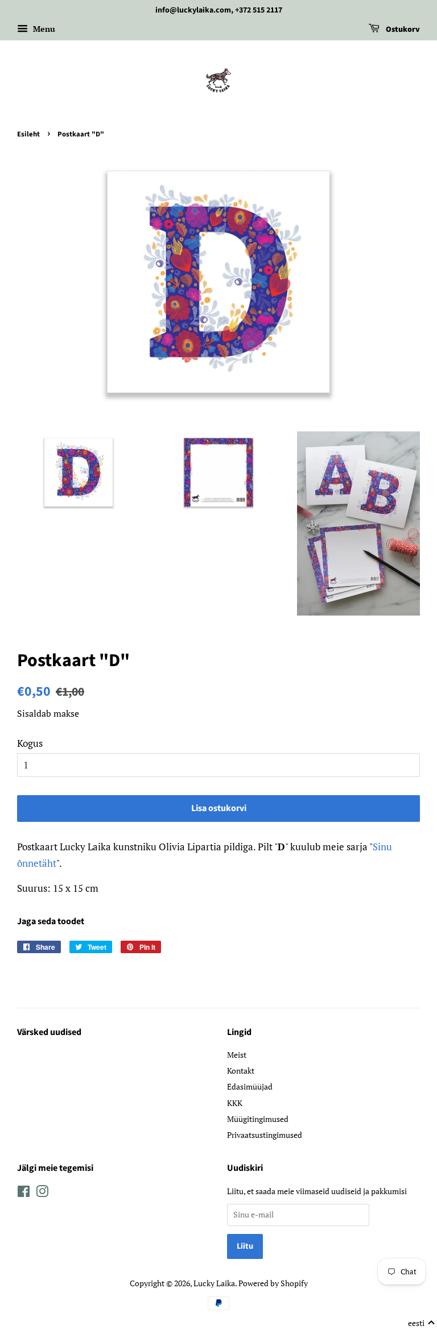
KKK (234, 1103)
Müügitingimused (257, 1118)
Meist (236, 1054)
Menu (43, 28)
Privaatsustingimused (264, 1134)
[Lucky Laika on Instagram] (42, 1193)
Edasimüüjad (250, 1086)
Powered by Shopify (273, 1283)
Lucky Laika (214, 1283)
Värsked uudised (49, 1032)
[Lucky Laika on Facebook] (23, 1193)
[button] (421, 1323)
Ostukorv (402, 29)
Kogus (30, 743)
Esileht (28, 134)
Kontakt (240, 1070)
